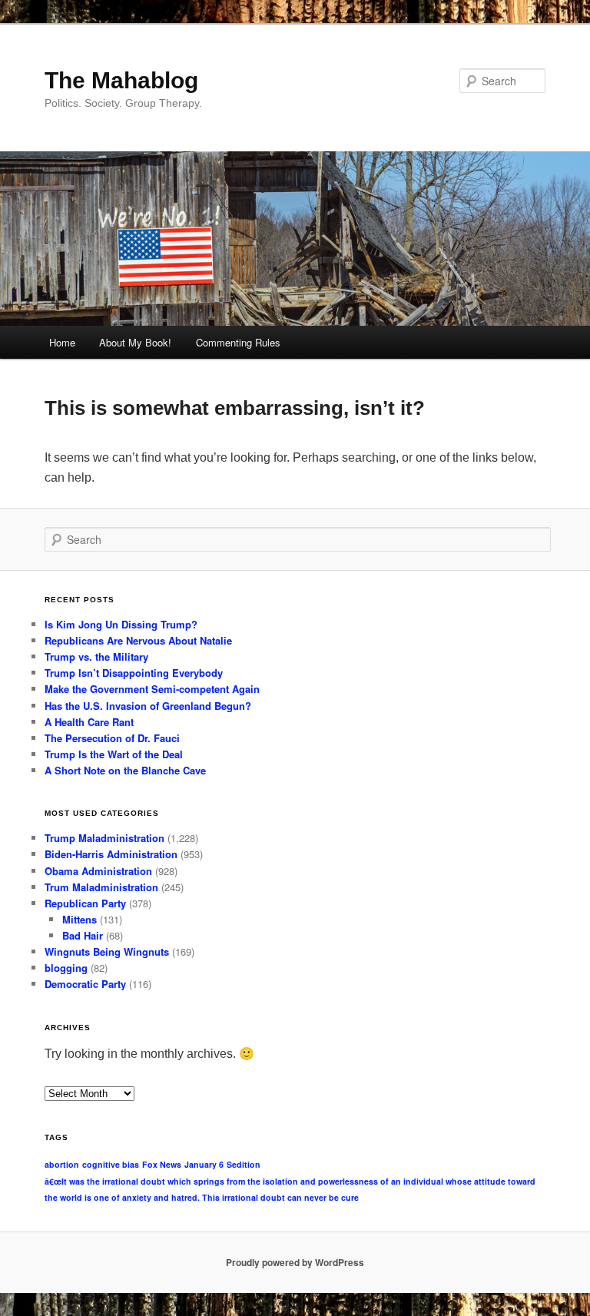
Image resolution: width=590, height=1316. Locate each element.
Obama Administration (98, 871)
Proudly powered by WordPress (295, 1262)
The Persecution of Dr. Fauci (112, 738)
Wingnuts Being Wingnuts (107, 951)
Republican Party (85, 903)
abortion (62, 1164)
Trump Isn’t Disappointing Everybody (134, 672)
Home (62, 342)
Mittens (79, 919)
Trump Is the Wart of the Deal (114, 754)
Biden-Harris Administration (111, 854)
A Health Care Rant (89, 721)
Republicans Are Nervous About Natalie (138, 640)
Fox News (161, 1164)
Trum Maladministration (101, 887)
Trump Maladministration (104, 837)
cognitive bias (110, 1164)
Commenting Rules (238, 342)
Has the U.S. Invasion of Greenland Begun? (148, 705)
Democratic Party (85, 983)
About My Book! (135, 342)
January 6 (204, 1164)
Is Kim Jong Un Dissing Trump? (121, 624)
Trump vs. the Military (96, 656)
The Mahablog (121, 80)
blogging (66, 967)
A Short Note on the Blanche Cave (125, 770)
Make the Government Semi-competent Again (152, 688)
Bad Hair (82, 935)
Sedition (243, 1164)
